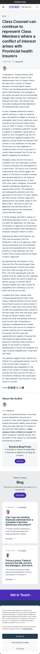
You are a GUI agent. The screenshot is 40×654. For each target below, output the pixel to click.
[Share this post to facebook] (11, 388)
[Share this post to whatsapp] (20, 388)
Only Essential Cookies (20, 642)
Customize (20, 649)
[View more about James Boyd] (4, 68)
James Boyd (19, 61)
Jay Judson (22, 550)
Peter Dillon (22, 507)
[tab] (20, 595)
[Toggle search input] (37, 7)
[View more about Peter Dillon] (8, 512)
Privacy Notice (27, 629)
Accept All (20, 636)
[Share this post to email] (23, 388)
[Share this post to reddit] (8, 388)
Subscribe (20, 461)
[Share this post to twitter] (17, 388)
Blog (4, 16)
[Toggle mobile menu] (2, 7)
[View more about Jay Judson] (8, 555)
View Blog (20, 495)
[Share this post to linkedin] (14, 388)
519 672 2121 (20, 2)
